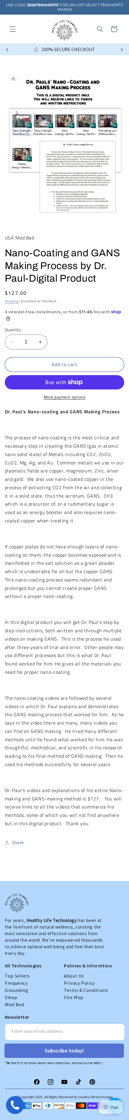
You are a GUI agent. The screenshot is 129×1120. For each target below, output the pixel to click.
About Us (74, 976)
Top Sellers (17, 976)
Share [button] (18, 842)
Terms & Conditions (86, 990)
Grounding (16, 990)
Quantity (13, 330)
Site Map (73, 997)
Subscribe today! (64, 1050)
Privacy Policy (79, 983)
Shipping (12, 301)
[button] (13, 29)
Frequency (16, 983)
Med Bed (14, 1004)
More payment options (65, 397)
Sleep (11, 997)
